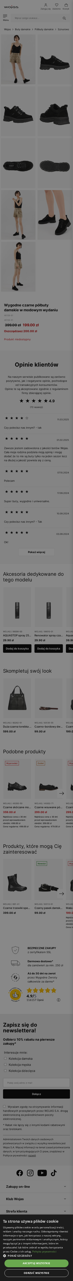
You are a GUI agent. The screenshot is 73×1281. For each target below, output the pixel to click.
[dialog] (36, 640)
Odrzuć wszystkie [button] (36, 1273)
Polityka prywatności (44, 1251)
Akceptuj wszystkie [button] (36, 1263)
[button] (36, 1256)
